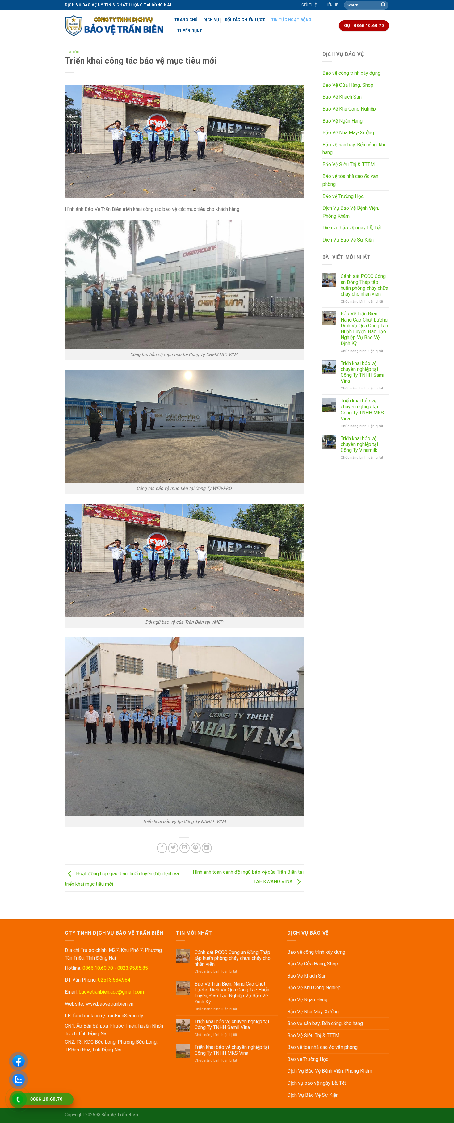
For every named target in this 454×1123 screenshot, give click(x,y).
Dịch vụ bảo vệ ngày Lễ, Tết (351, 228)
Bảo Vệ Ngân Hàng (342, 121)
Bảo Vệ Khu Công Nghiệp (349, 109)
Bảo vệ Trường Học (343, 196)
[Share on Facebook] (162, 848)
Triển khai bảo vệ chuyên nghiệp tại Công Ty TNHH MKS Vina (362, 410)
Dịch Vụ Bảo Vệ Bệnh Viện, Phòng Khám (350, 212)
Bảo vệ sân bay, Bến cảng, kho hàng (354, 149)
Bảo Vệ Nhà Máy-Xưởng (348, 133)
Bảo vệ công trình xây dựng (351, 73)
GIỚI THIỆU (310, 4)
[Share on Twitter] (173, 848)
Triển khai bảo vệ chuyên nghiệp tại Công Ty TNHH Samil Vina (363, 372)
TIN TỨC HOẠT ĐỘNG (291, 20)
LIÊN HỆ (332, 4)
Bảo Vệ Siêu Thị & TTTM (348, 164)
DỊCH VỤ (211, 20)
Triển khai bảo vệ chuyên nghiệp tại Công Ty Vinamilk (359, 444)
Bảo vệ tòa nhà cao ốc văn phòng (350, 180)
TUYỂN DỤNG (190, 31)
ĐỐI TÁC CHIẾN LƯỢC (245, 20)
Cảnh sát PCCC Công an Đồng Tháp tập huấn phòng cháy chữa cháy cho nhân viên (364, 285)
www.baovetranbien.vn (109, 1004)
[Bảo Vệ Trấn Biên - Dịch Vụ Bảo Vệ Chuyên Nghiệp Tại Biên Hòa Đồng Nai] (115, 25)
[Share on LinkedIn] (207, 848)
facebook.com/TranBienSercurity (108, 1016)
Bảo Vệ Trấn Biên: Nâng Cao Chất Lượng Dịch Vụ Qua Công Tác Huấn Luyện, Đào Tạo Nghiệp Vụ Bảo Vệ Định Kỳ (364, 328)
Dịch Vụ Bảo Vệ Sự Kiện (348, 240)
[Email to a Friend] (184, 848)
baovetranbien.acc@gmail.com (111, 992)
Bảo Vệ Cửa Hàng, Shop (347, 85)
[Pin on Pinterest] (196, 848)
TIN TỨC (72, 52)
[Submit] (383, 5)
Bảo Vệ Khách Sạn (342, 97)
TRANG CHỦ (186, 20)
